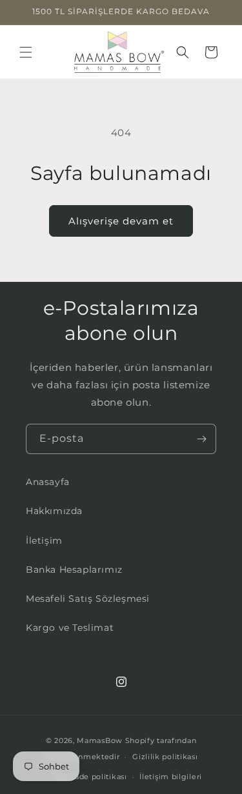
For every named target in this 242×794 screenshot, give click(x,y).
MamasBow (100, 740)
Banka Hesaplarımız (74, 569)
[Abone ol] (201, 439)
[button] (26, 52)
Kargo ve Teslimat (70, 627)
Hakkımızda (54, 511)
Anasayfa (48, 482)
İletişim (44, 540)
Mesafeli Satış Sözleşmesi (88, 598)
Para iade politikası (90, 776)
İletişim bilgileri (170, 776)
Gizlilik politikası (164, 756)
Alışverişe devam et (121, 221)
